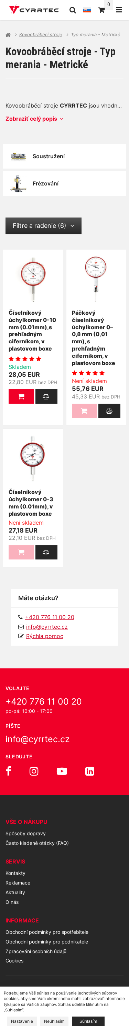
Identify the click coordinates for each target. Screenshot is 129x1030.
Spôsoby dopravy (26, 833)
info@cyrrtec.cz (47, 626)
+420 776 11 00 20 (44, 701)
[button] (21, 396)
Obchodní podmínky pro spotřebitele (47, 932)
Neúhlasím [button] (54, 1021)
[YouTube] (62, 771)
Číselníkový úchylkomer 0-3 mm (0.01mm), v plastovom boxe (31, 502)
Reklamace (18, 883)
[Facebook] (8, 771)
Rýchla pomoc (44, 636)
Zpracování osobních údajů (36, 951)
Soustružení (49, 156)
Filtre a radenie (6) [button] (39, 225)
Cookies (14, 960)
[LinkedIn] (89, 771)
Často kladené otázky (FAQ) (37, 843)
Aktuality (15, 892)
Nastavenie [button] (22, 1021)
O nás (12, 902)
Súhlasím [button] (88, 1021)
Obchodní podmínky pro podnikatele (47, 942)
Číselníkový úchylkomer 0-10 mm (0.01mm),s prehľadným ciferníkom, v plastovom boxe (32, 330)
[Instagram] (34, 771)
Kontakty (15, 873)
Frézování (45, 183)
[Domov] (34, 10)
